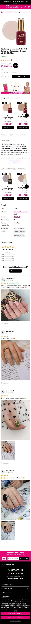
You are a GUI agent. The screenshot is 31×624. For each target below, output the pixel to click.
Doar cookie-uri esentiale (15, 617)
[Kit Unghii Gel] (12, 7)
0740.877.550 (17, 573)
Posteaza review (15, 271)
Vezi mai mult (15, 162)
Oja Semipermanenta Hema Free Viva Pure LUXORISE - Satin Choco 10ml (23, 187)
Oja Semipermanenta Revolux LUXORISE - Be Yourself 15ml (8, 188)
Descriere (3, 135)
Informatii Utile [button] (8, 584)
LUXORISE (8, 12)
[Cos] (29, 7)
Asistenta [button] (5, 597)
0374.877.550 (17, 570)
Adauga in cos (21, 76)
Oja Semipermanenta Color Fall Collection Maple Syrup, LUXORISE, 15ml (8, 117)
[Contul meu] (25, 7)
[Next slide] (27, 115)
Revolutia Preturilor (19, 231)
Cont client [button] (6, 593)
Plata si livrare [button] (7, 588)
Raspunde (5, 323)
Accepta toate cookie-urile (15, 613)
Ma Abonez (24, 558)
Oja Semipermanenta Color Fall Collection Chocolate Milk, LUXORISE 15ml (23, 116)
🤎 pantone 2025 (19, 235)
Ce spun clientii (20, 135)
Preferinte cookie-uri (15, 621)
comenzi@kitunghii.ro (15, 578)
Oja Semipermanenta (20, 12)
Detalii (11, 135)
